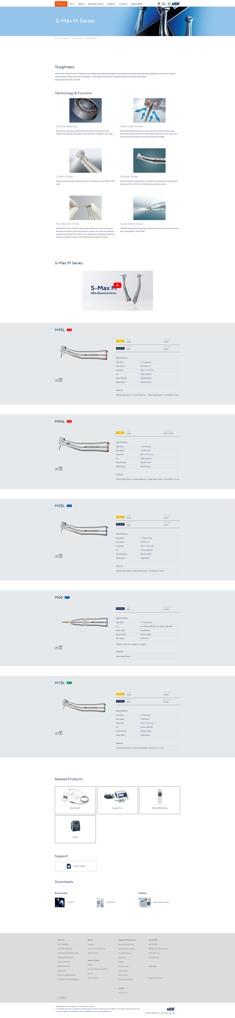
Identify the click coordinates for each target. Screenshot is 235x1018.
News (90, 965)
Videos (120, 962)
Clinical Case (123, 966)
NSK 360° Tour (154, 953)
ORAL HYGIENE (63, 962)
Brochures (122, 957)
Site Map (62, 998)
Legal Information (156, 978)
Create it (91, 944)
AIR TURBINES (63, 944)
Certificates (123, 975)
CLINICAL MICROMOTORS (68, 953)
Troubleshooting (124, 953)
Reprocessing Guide (126, 944)
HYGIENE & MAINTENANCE (68, 979)
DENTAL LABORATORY (66, 975)
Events (90, 973)
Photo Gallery (93, 978)
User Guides (123, 971)
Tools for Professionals (97, 949)
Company (153, 966)
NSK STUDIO (93, 953)
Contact (123, 4)
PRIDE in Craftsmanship (158, 949)
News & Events (95, 4)
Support (111, 4)
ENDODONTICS (63, 966)
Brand (81, 4)
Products (61, 4)
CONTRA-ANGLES (64, 949)
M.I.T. (72, 4)
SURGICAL (61, 971)
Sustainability (154, 957)
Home (57, 38)
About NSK (136, 4)
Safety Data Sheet (125, 979)
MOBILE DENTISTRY (65, 957)
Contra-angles (77, 38)
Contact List (123, 993)
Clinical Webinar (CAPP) (97, 969)
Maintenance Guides (126, 949)
